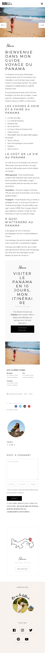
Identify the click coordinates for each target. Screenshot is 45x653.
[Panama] (22, 22)
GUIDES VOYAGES (15, 394)
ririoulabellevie (15, 403)
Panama (22, 267)
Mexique (10, 373)
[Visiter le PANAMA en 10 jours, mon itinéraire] (22, 353)
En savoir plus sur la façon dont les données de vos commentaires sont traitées (22, 509)
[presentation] (3, 25)
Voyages (26, 306)
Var (23, 373)
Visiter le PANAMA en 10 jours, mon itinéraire (22, 288)
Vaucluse (10, 381)
